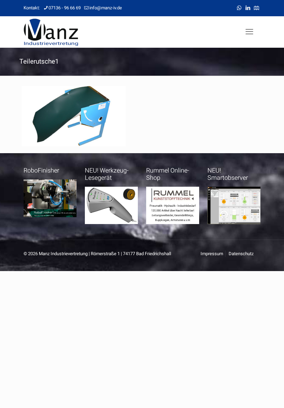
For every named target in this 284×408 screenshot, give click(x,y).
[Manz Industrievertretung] (51, 31)
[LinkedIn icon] (247, 8)
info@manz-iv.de (105, 7)
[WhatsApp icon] (239, 8)
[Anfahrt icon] (256, 8)
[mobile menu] (249, 32)
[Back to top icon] (250, 394)
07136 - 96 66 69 (64, 7)
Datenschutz (241, 253)
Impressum (212, 253)
